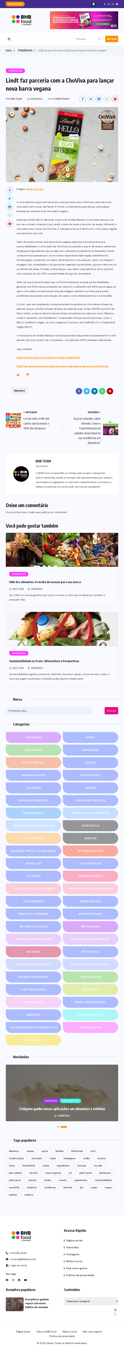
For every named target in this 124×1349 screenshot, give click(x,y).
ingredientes (63, 1165)
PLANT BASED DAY (33, 989)
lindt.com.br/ (35, 189)
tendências (50, 1187)
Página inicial (74, 1240)
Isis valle (98, 1165)
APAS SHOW (33, 750)
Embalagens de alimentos (90, 813)
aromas (30, 1151)
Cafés (90, 762)
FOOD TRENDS (33, 838)
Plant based (90, 977)
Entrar (112, 39)
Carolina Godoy (33, 775)
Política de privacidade (80, 1275)
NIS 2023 (33, 951)
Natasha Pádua (90, 914)
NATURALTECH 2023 (33, 926)
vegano (108, 1187)
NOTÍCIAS (90, 951)
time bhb (67, 1187)
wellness (29, 1194)
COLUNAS (33, 787)
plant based (15, 1180)
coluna (52, 1158)
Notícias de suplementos (90, 964)
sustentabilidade (103, 1180)
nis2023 (34, 1172)
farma (12, 1165)
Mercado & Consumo (34, 914)
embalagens (69, 1158)
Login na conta (18, 1265)
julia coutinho (15, 1172)
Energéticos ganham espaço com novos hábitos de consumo (62, 1108)
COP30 (90, 787)
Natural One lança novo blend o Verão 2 (42, 357)
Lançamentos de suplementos (90, 888)
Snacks (34, 1014)
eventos (101, 1158)
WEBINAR (33, 1040)
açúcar (44, 1151)
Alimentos (19, 390)
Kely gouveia (90, 863)
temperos (32, 1187)
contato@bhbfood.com (22, 1259)
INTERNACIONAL (90, 850)
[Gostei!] (18, 375)
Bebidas (90, 750)
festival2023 (28, 1165)
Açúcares (33, 737)
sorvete (63, 1180)
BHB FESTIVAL (34, 762)
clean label (36, 1158)
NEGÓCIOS (90, 926)
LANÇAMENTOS (90, 876)
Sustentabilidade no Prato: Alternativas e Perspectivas (44, 661)
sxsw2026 (14, 1187)
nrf (70, 1172)
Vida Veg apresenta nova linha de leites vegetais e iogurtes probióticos (62, 366)
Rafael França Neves (90, 1002)
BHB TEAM (18, 589)
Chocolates (90, 775)
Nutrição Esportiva (34, 977)
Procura (111, 710)
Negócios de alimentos (34, 939)
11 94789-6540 (18, 1253)
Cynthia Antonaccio (33, 800)
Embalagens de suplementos (33, 825)
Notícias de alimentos (33, 964)
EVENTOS (90, 825)
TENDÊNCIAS (24, 50)
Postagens (72, 1254)
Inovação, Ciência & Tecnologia (33, 850)
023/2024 (73, 357)
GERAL (90, 838)
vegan (94, 1187)
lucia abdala (33, 901)
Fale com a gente (76, 1268)
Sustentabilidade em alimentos (33, 1027)
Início (9, 50)
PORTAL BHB (34, 1002)
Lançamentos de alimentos (33, 888)
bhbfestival (77, 1151)
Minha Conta (74, 1261)
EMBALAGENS (33, 813)
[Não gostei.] (27, 375)
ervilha (86, 1158)
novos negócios (53, 1172)
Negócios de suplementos (90, 939)
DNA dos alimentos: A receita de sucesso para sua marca (45, 582)
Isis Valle (33, 863)
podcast (32, 1180)
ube (81, 1187)
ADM (90, 737)
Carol (92, 1151)
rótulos (47, 1180)
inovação (81, 1165)
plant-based (85, 1172)
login (32, 512)
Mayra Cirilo (90, 901)
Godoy (46, 1165)
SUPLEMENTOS (90, 1014)
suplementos (80, 1180)
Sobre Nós (72, 1247)
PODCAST (90, 989)
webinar (13, 1194)
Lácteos (33, 876)
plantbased (105, 1172)
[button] (60, 1127)
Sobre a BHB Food (46, 1331)
